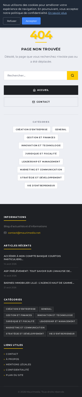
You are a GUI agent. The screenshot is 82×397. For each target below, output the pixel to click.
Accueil (43, 90)
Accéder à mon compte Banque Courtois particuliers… (32, 258)
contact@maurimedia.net (24, 232)
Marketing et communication (41, 169)
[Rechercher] (72, 75)
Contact (43, 101)
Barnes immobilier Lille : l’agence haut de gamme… (39, 282)
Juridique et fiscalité (41, 153)
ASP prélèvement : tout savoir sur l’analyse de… (38, 271)
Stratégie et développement (41, 177)
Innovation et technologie (41, 145)
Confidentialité (17, 369)
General (61, 129)
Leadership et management (41, 161)
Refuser (11, 20)
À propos (12, 359)
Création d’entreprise (32, 129)
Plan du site (14, 375)
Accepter (31, 20)
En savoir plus (57, 13)
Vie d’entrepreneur (41, 185)
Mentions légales (18, 364)
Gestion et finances (41, 137)
